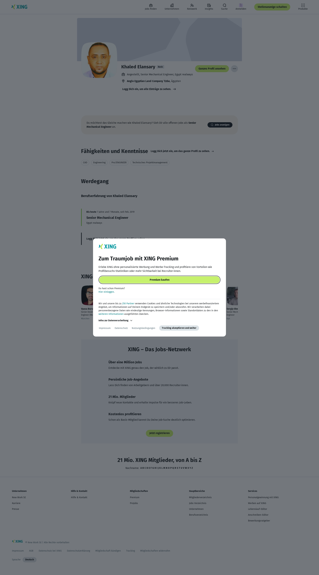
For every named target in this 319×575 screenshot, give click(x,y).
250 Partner (128, 303)
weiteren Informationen (111, 314)
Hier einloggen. (106, 291)
